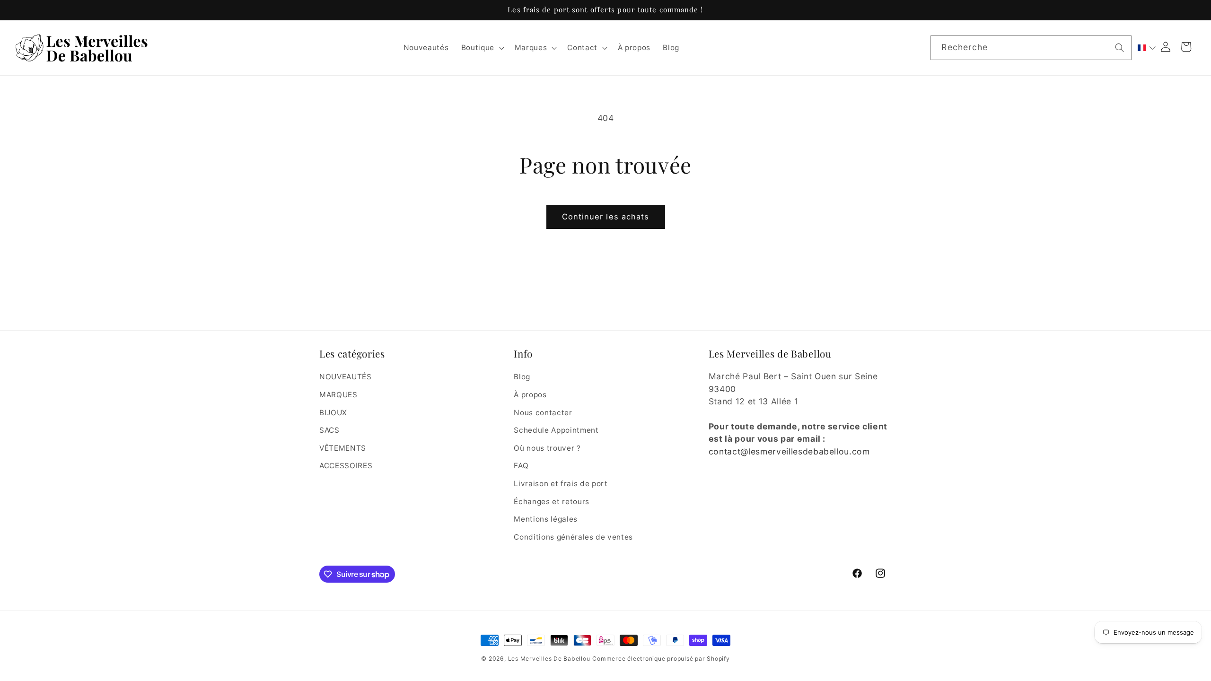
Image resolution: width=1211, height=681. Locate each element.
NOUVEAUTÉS (345, 376)
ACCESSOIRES (345, 465)
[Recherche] (1119, 47)
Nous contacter (543, 412)
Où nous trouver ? (547, 448)
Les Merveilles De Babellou (549, 658)
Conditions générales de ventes (573, 537)
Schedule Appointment (556, 430)
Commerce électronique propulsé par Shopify (660, 658)
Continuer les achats (605, 216)
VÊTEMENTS (342, 448)
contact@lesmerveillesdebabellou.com (789, 451)
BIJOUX (333, 412)
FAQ (521, 465)
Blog (522, 376)
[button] (481, 48)
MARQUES (338, 394)
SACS (329, 430)
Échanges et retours (551, 501)
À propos (530, 394)
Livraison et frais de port (560, 483)
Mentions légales (546, 519)
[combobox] (1031, 48)
